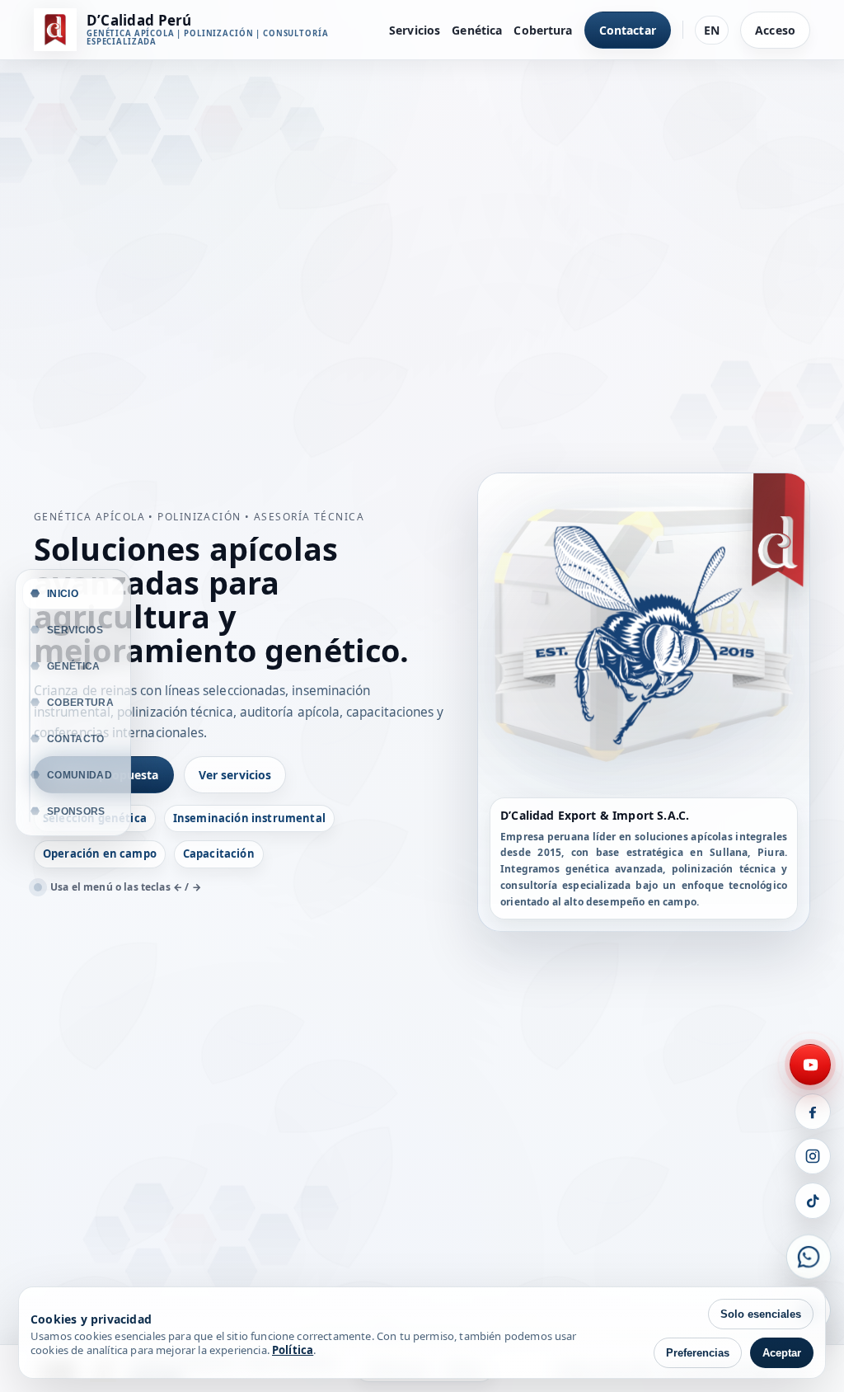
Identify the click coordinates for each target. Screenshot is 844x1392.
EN (712, 30)
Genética (477, 30)
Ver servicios (235, 775)
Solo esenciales (760, 1314)
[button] (810, 1064)
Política (292, 1350)
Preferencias (697, 1353)
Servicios (414, 30)
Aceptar (781, 1353)
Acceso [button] (775, 30)
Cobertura (542, 30)
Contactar (627, 30)
